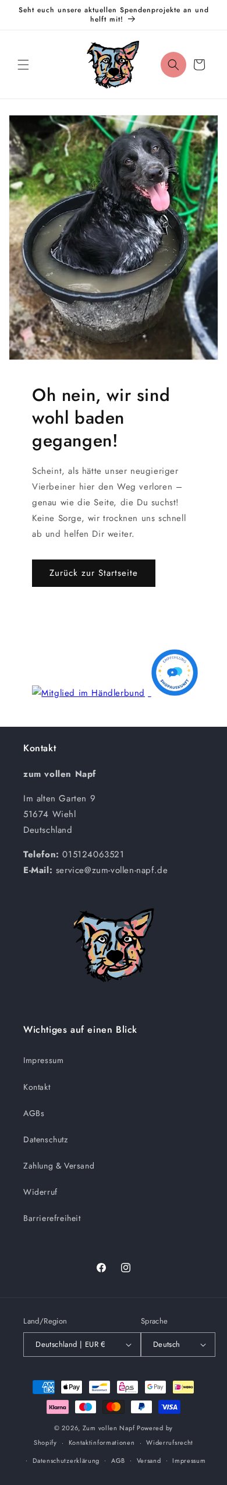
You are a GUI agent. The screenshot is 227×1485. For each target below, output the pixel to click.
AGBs (33, 1113)
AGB (118, 1460)
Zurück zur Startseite (93, 572)
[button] (23, 65)
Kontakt (36, 1087)
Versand (149, 1460)
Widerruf (40, 1192)
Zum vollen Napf (109, 1428)
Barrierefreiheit (52, 1218)
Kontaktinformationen (102, 1442)
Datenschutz (45, 1139)
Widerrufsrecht (169, 1442)
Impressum (43, 1060)
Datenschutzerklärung (66, 1460)
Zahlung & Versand (58, 1165)
